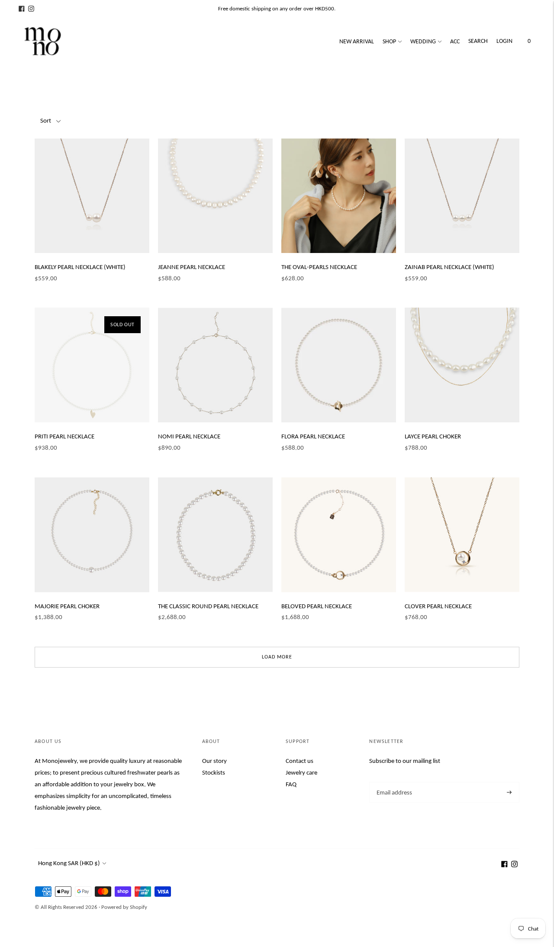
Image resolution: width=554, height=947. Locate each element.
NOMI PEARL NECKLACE (189, 436)
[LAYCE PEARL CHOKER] (462, 365)
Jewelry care (301, 772)
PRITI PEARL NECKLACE (64, 436)
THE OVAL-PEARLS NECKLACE (319, 267)
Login (504, 41)
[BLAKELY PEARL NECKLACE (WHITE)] (92, 195)
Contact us (299, 761)
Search (478, 41)
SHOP (389, 41)
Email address (393, 782)
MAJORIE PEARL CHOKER (67, 606)
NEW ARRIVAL (356, 41)
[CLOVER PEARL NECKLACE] (462, 534)
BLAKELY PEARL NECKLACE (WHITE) (80, 267)
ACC (455, 41)
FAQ (291, 784)
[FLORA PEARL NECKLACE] (338, 365)
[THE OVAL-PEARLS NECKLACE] (338, 195)
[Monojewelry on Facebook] (22, 9)
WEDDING (423, 41)
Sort (45, 120)
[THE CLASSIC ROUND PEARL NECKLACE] (215, 534)
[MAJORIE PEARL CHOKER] (92, 534)
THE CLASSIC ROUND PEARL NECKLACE (208, 606)
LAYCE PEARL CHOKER (433, 436)
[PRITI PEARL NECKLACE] (92, 365)
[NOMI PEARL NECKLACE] (215, 365)
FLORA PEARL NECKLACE (313, 436)
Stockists (213, 772)
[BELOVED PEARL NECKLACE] (338, 534)
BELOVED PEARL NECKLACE (316, 606)
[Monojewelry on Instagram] (31, 9)
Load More (277, 657)
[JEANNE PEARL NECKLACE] (215, 195)
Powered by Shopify (124, 907)
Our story (214, 761)
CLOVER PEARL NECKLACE (438, 606)
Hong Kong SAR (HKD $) (69, 863)
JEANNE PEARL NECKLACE (191, 267)
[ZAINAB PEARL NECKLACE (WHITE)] (462, 195)
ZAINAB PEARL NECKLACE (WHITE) (449, 267)
